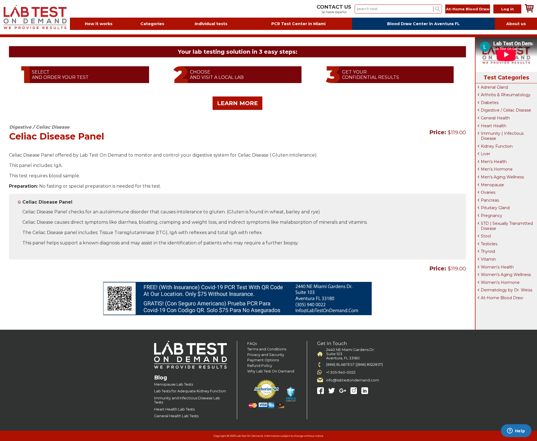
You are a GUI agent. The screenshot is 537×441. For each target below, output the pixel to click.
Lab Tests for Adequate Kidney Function (190, 391)
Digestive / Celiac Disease (506, 110)
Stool (486, 236)
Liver (485, 153)
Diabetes (489, 102)
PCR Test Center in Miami (298, 23)
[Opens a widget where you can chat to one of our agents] (516, 431)
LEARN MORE (237, 103)
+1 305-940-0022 (340, 372)
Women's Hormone (500, 282)
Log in (507, 9)
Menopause (492, 184)
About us (516, 23)
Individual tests (211, 23)
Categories (152, 23)
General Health (495, 118)
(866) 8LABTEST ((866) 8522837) (354, 364)
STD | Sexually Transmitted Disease (507, 226)
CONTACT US (334, 7)
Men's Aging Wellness (502, 177)
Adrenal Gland (494, 87)
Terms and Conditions (266, 349)
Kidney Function (497, 146)
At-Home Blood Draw (467, 9)
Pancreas (490, 200)
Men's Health (494, 161)
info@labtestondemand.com (352, 380)
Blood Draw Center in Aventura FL (423, 23)
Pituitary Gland (495, 207)
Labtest (35, 17)
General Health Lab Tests (176, 416)
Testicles (489, 243)
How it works (98, 23)
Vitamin (488, 259)
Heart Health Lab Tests (174, 409)
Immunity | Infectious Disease (502, 136)
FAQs (252, 343)
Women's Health (497, 267)
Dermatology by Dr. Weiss (506, 290)
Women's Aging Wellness (506, 274)
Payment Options (263, 360)
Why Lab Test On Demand (270, 371)
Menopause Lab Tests (173, 384)
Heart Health (493, 125)
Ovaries (488, 192)
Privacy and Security (265, 355)
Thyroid (488, 251)
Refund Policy (259, 366)
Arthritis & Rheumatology (506, 94)
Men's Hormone (497, 169)
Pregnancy (491, 215)
